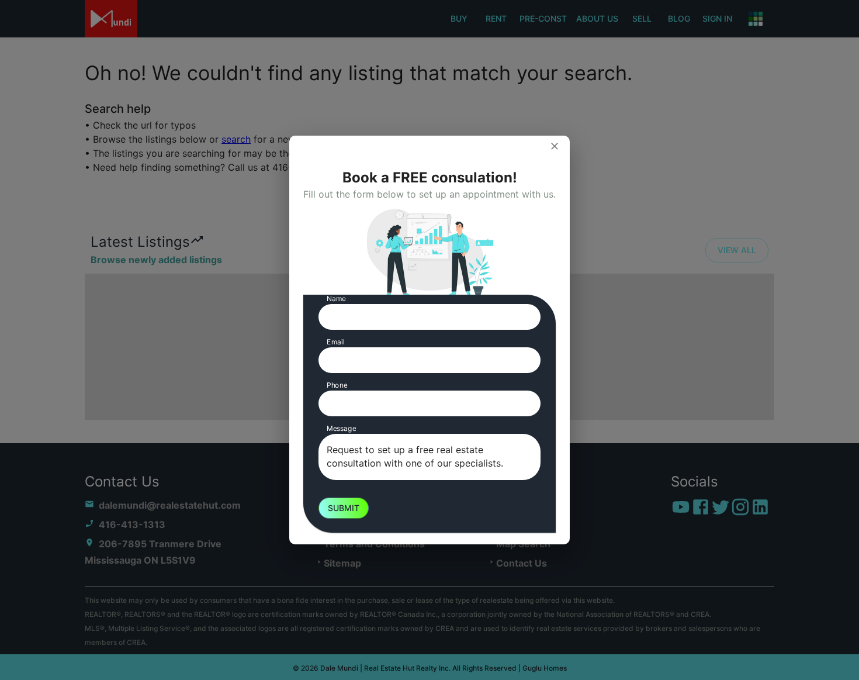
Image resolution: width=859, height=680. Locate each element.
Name (336, 298)
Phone (337, 385)
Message (341, 428)
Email (336, 341)
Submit (343, 508)
